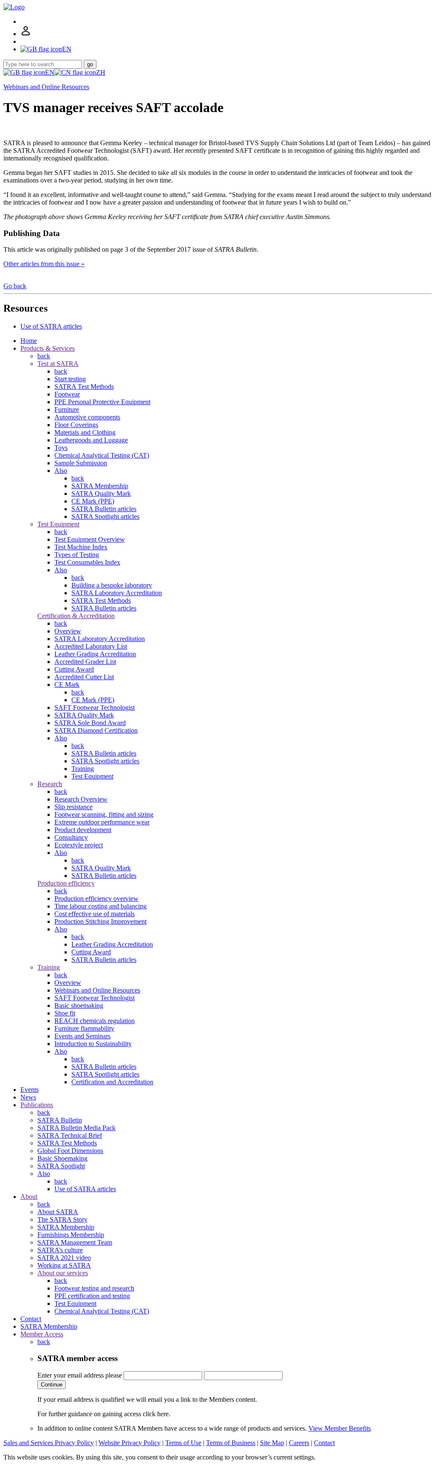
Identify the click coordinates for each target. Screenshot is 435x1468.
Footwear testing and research (94, 1288)
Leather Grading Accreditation (95, 654)
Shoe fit (64, 1013)
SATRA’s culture (60, 1250)
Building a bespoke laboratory (111, 585)
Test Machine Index (80, 547)
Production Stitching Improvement (100, 921)
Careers (299, 1442)
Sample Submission (80, 463)
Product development (82, 829)
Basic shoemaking (78, 1005)
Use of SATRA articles (51, 326)
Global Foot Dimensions (70, 1150)
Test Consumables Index (87, 562)
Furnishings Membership (70, 1234)
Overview (67, 631)
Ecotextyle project (78, 845)
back (43, 356)
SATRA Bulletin (59, 1120)
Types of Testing (76, 554)
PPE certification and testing (92, 1295)
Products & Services (47, 348)
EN (49, 72)
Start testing (70, 378)
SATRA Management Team (74, 1242)
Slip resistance (73, 806)
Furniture (66, 409)
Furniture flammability (84, 1028)
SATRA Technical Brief (69, 1135)
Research (49, 783)
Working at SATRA (64, 1265)
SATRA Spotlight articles (105, 516)
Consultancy (71, 837)
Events (29, 1089)
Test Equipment (58, 524)
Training (82, 768)
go (90, 64)
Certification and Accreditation (112, 1082)
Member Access (41, 1334)
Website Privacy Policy (130, 1442)
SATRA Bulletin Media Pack (76, 1127)
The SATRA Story (62, 1219)
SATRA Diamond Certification (96, 730)
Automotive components (87, 417)
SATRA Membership (99, 485)
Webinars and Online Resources (46, 86)
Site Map (272, 1442)
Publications (36, 1104)
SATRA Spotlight (61, 1166)
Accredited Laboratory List (90, 646)
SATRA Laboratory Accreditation (116, 592)
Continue (51, 1384)
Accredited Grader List (85, 661)
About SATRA (57, 1211)
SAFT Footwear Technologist (94, 707)
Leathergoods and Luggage (91, 440)
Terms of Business (230, 1442)
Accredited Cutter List (84, 677)
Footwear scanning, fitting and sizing (103, 814)
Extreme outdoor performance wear (102, 822)
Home (28, 340)
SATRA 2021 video (64, 1257)
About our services (62, 1273)
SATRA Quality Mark (101, 493)
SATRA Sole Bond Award (90, 722)
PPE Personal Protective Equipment (102, 401)
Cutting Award (74, 669)
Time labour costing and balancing (100, 906)
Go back (14, 286)
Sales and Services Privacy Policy (48, 1442)
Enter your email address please (79, 1375)
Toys (61, 447)
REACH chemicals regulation (94, 1020)
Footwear (67, 394)
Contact (30, 1318)
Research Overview (80, 799)
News (28, 1097)
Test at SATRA (58, 363)
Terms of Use (183, 1442)
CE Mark (66, 684)
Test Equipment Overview (89, 539)
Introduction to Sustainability (93, 1043)
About (28, 1196)
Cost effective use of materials (94, 913)
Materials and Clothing (85, 432)
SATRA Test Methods (84, 386)
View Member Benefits (339, 1428)
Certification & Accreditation (76, 615)
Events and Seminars (82, 1036)
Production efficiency (66, 883)
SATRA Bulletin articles (103, 508)
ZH (100, 72)
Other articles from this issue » (44, 263)
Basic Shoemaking (62, 1158)
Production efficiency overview (96, 898)
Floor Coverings (76, 424)
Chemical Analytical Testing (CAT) (101, 455)
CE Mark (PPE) (92, 501)
